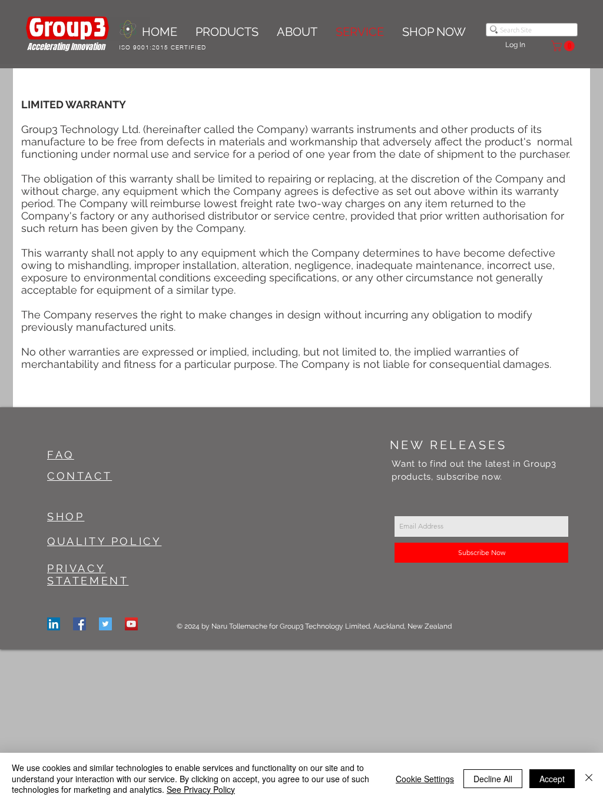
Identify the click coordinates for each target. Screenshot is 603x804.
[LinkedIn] (53, 623)
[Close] (589, 778)
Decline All (492, 779)
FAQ (60, 454)
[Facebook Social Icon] (79, 623)
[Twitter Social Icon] (105, 623)
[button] (564, 46)
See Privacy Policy (201, 789)
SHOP (65, 516)
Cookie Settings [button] (425, 779)
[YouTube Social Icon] (131, 623)
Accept (552, 779)
